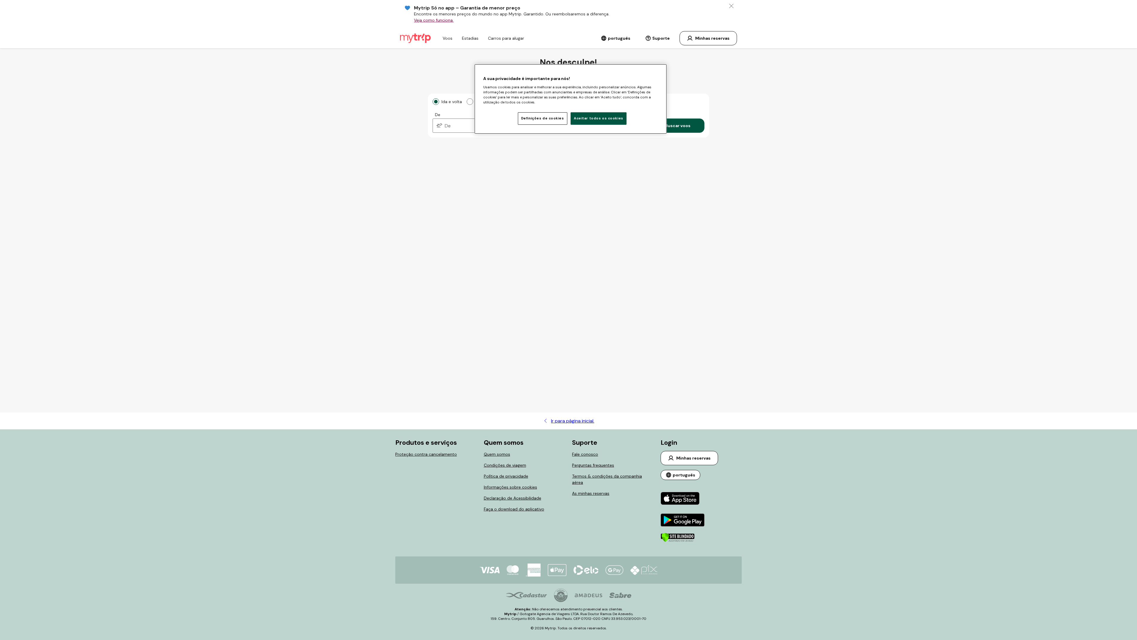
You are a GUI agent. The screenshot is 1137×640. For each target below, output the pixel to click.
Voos (447, 38)
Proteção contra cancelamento (426, 454)
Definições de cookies (542, 118)
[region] (570, 99)
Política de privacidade (506, 476)
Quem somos (497, 454)
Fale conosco (585, 454)
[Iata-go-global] (561, 595)
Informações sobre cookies (510, 487)
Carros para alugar (506, 38)
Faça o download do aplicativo (514, 509)
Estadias (470, 38)
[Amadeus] (588, 595)
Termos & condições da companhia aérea (607, 479)
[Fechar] (731, 6)
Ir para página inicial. (572, 421)
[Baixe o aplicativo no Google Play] (683, 520)
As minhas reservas (590, 493)
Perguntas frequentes (593, 465)
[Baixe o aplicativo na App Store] (683, 499)
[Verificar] (678, 540)
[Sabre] (620, 595)
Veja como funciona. (434, 20)
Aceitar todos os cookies (598, 118)
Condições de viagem (505, 465)
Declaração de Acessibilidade (512, 498)
